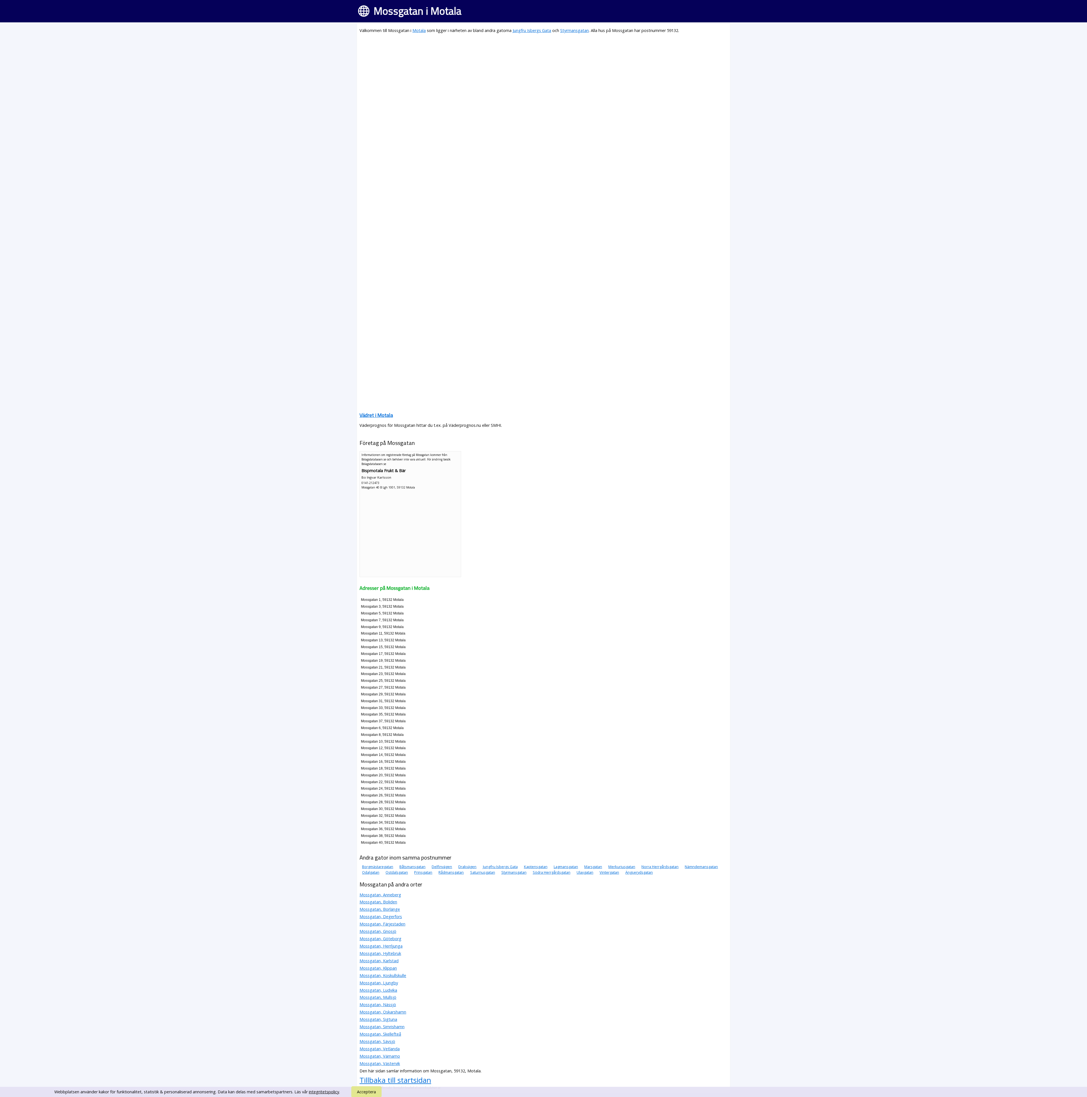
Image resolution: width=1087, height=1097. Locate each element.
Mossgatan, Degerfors (381, 916)
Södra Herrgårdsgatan (551, 872)
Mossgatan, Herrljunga (381, 946)
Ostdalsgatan (397, 872)
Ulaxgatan (585, 872)
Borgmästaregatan (377, 866)
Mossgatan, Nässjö (378, 1004)
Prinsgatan (423, 872)
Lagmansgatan (566, 866)
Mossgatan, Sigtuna (378, 1019)
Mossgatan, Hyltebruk (380, 953)
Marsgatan (593, 866)
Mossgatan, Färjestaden (382, 924)
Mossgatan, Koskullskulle (383, 975)
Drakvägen (467, 866)
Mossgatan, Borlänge (380, 909)
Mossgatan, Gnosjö (378, 931)
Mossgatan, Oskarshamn (383, 1012)
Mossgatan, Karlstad (379, 960)
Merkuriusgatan (621, 866)
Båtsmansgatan (412, 866)
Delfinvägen (442, 866)
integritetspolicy (324, 1091)
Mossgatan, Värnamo (380, 1056)
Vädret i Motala (376, 415)
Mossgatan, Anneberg (380, 894)
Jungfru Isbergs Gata (532, 30)
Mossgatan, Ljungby (379, 982)
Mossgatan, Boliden (378, 902)
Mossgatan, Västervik (380, 1063)
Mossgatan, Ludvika (378, 990)
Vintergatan (609, 872)
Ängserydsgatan (639, 872)
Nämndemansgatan (701, 866)
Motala (419, 30)
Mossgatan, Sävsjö (377, 1041)
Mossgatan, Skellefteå (380, 1034)
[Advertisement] (529, 78)
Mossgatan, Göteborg (380, 938)
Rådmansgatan (451, 872)
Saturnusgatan (482, 872)
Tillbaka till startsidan (395, 1080)
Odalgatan (370, 872)
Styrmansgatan (574, 30)
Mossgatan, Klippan (378, 968)
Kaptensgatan (535, 866)
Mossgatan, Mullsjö (378, 997)
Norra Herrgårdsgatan (660, 866)
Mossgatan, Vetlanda (380, 1048)
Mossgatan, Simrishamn (382, 1026)
